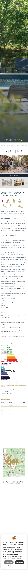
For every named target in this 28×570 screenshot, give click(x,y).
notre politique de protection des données (12, 557)
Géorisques (13, 331)
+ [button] (4, 450)
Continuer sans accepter (14, 566)
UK (5, 2)
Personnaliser (8, 562)
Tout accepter (19, 562)
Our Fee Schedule (4, 334)
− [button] (4, 452)
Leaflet (12, 476)
